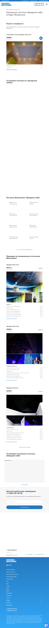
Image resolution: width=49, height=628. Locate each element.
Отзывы (8, 586)
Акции (7, 588)
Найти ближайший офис (11, 576)
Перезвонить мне (24, 507)
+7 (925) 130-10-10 (39, 5)
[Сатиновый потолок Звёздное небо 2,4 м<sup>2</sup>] (24, 52)
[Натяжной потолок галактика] (34, 242)
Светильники (9, 593)
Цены (7, 583)
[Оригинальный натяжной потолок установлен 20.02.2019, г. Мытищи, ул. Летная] (14, 230)
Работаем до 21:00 (44, 0)
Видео (7, 590)
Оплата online (34, 0)
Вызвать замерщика (10, 569)
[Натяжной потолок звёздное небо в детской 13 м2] (24, 282)
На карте (30, 554)
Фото (7, 581)
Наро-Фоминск (10, 9)
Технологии (16, 9)
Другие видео (24, 484)
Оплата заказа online (10, 572)
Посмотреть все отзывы (24, 447)
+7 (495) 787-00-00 (39, 3)
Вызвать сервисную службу (12, 574)
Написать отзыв (9, 579)
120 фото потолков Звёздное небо (24, 249)
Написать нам (26, 0)
